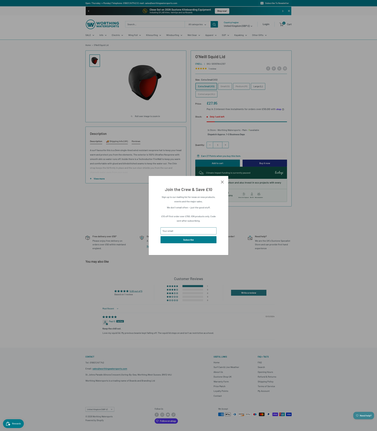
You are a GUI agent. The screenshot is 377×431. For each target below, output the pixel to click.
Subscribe (188, 239)
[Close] (222, 181)
